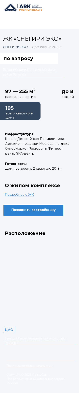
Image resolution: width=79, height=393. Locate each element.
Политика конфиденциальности (29, 366)
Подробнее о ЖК (19, 194)
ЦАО (9, 330)
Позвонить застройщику (33, 210)
